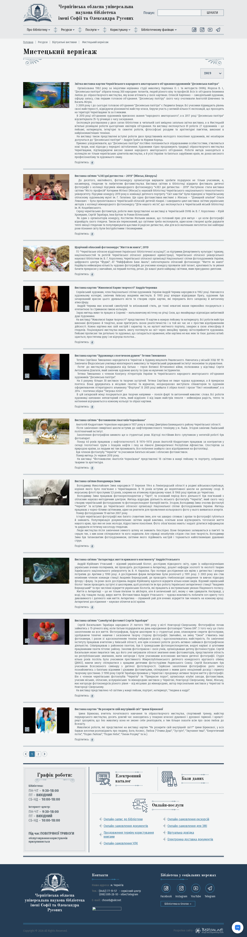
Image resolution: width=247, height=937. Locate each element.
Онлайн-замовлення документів (126, 826)
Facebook (166, 896)
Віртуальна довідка (180, 833)
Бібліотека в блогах (177, 903)
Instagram (181, 896)
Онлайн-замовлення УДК (121, 843)
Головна (28, 42)
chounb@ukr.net (111, 900)
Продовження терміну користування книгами (129, 835)
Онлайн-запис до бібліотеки (123, 819)
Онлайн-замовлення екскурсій (188, 819)
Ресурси (66, 30)
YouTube (196, 896)
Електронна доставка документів (190, 839)
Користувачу (119, 30)
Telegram (210, 896)
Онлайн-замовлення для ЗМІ (187, 826)
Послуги (91, 30)
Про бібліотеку (37, 30)
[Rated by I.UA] (106, 908)
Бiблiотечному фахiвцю (157, 30)
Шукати (212, 13)
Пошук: (149, 13)
